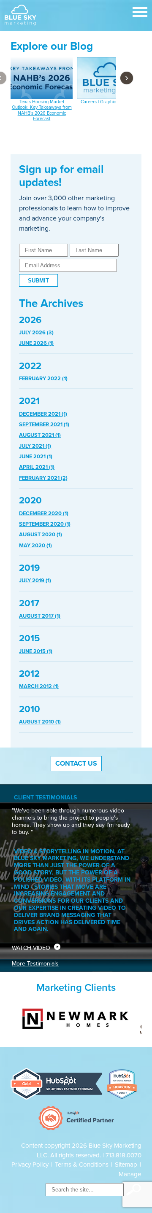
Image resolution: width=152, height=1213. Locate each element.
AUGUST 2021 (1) (40, 435)
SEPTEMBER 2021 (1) (44, 424)
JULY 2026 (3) (36, 332)
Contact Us (76, 763)
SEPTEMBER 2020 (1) (45, 524)
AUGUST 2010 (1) (40, 721)
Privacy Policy (30, 1164)
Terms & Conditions (82, 1164)
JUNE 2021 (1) (35, 456)
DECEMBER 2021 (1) (43, 414)
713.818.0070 (123, 1155)
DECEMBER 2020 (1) (43, 513)
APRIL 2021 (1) (36, 467)
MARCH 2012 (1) (39, 686)
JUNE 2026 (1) (36, 343)
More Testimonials (35, 963)
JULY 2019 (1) (35, 580)
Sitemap (126, 1164)
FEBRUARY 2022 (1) (43, 378)
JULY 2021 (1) (35, 446)
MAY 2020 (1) (35, 545)
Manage (130, 1174)
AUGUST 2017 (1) (39, 616)
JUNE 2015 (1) (35, 651)
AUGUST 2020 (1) (40, 534)
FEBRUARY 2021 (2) (43, 478)
